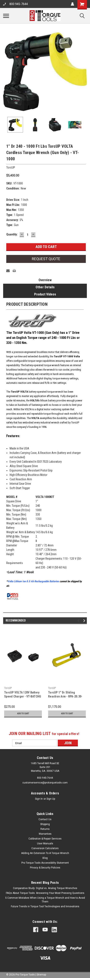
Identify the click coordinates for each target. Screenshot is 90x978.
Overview (45, 280)
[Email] (8, 270)
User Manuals (45, 843)
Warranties (45, 833)
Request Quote (46, 259)
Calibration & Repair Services (45, 838)
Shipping (45, 824)
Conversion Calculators (45, 848)
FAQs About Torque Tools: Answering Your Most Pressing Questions (45, 893)
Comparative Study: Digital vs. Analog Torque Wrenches (45, 888)
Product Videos (45, 294)
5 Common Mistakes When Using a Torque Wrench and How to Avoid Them (45, 899)
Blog (45, 858)
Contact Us (45, 819)
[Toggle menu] (6, 16)
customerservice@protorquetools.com (45, 782)
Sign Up (50, 798)
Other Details (45, 287)
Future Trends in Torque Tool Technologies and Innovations (45, 906)
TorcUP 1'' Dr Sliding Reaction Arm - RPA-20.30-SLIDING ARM (65, 696)
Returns (45, 829)
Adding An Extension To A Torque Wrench (45, 853)
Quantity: (12, 234)
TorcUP (8, 688)
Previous (6, 72)
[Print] (14, 270)
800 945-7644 (18, 4)
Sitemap (41, 974)
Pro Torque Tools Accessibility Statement (45, 862)
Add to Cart (23, 713)
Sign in (39, 798)
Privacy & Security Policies (45, 867)
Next (84, 72)
